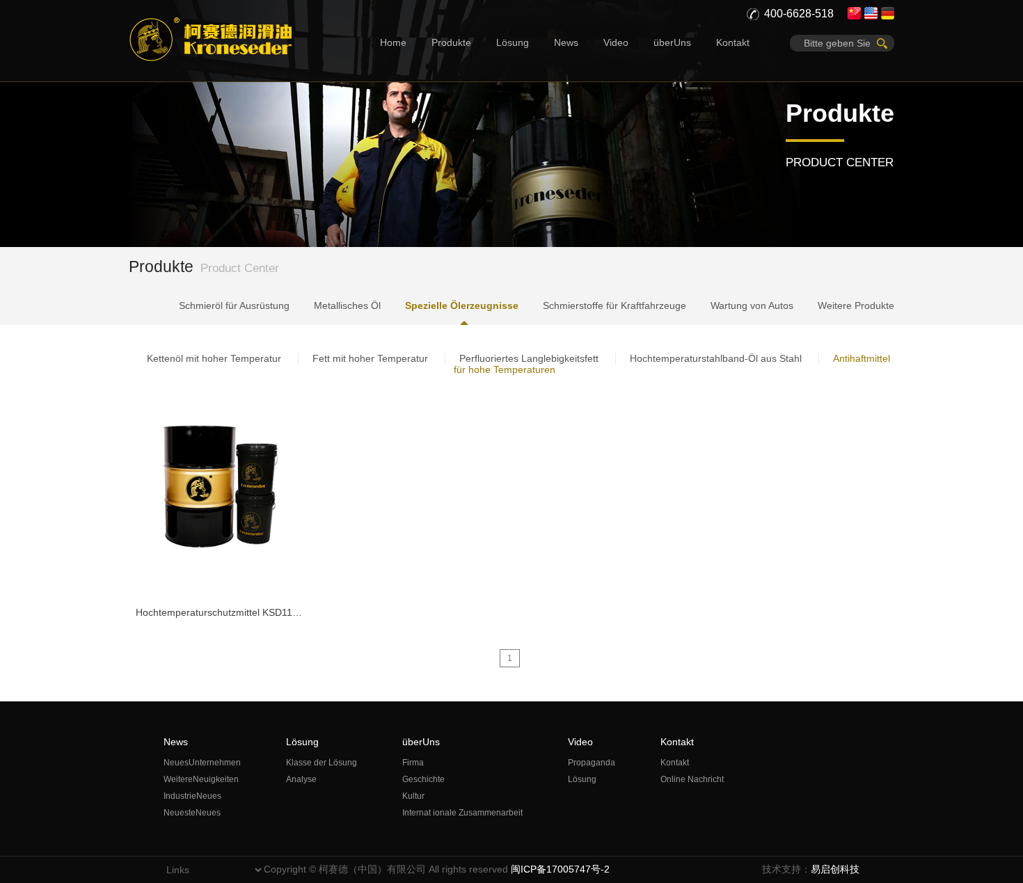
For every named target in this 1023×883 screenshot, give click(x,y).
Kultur (413, 796)
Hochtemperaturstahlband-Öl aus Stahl (716, 358)
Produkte (451, 42)
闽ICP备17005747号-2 (560, 869)
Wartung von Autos (752, 305)
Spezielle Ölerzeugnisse (461, 305)
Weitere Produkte (856, 305)
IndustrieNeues (192, 796)
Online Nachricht (692, 779)
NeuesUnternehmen (202, 762)
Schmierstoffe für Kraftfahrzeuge (614, 305)
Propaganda (591, 762)
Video (615, 42)
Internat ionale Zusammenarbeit (462, 813)
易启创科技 (835, 869)
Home (393, 42)
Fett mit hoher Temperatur (370, 358)
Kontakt (733, 42)
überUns (672, 42)
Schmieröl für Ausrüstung (234, 305)
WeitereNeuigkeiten (201, 779)
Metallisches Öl (347, 305)
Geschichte (423, 779)
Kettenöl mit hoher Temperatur (214, 358)
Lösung (512, 42)
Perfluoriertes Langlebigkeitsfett (528, 358)
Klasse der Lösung (321, 762)
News (566, 42)
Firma (413, 762)
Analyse (301, 779)
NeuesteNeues (192, 813)
